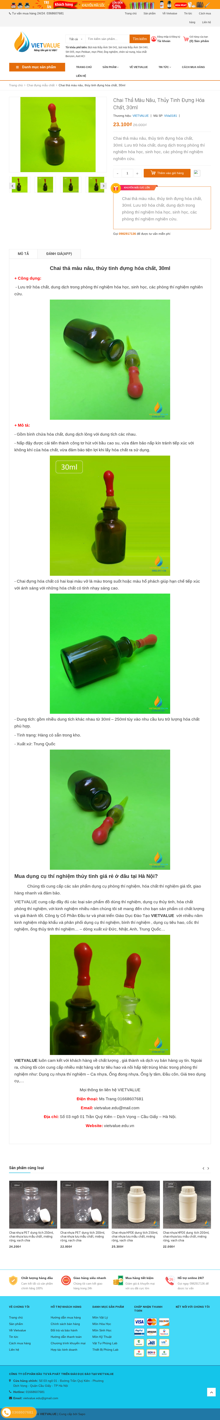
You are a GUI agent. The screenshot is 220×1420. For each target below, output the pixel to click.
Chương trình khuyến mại (68, 1343)
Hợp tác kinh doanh (64, 1349)
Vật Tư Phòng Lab (104, 1343)
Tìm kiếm (140, 39)
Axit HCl (80, 56)
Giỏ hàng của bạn (198, 36)
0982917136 (127, 233)
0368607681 (55, 13)
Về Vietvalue (169, 13)
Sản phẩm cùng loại (26, 1167)
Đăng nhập (163, 36)
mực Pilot (97, 51)
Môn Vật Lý (100, 1317)
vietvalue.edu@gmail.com (40, 1398)
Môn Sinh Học (102, 1330)
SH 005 (70, 51)
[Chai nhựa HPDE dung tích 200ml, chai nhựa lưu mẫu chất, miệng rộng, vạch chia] (136, 1205)
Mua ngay (18, 1253)
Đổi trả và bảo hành (64, 1330)
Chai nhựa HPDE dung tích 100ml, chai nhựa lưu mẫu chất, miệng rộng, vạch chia (186, 1236)
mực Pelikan (83, 51)
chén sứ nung (127, 51)
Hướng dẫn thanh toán (66, 1336)
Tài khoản (163, 41)
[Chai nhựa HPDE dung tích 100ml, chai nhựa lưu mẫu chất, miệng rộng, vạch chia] (187, 1205)
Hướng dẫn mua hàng (66, 1317)
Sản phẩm (150, 13)
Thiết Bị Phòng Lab (105, 1349)
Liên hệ (206, 22)
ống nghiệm (111, 51)
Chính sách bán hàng (65, 1324)
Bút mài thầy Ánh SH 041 (102, 47)
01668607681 (35, 1392)
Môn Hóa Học (101, 1324)
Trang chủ (131, 13)
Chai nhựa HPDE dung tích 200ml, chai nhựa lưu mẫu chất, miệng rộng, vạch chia (135, 1236)
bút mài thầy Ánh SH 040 (133, 47)
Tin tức (188, 13)
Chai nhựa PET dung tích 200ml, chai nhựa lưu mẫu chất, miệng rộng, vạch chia (31, 1236)
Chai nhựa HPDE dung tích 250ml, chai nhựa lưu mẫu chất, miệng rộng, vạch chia (83, 1236)
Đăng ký (175, 36)
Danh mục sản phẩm (39, 67)
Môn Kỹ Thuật (102, 1336)
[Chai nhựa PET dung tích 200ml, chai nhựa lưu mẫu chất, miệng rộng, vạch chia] (33, 1205)
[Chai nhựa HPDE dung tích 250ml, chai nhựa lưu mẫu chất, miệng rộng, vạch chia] (84, 1205)
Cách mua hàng (193, 67)
